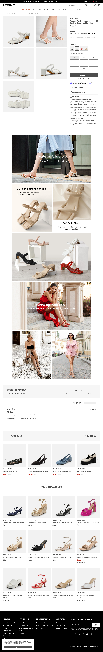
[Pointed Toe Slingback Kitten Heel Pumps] (39, 455)
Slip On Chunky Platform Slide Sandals (12, 595)
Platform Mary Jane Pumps (84, 471)
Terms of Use (7, 630)
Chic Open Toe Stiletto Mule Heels (85, 595)
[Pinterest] (83, 634)
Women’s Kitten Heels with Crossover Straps (14, 522)
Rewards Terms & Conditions (44, 625)
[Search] (86, 5)
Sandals (9, 13)
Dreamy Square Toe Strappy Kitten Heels (62, 522)
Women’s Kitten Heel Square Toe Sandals (62, 595)
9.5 (74, 68)
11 (93, 68)
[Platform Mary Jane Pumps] (88, 455)
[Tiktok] (79, 634)
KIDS (64, 9)
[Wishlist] (95, 5)
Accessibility (6, 636)
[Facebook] (72, 634)
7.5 (93, 61)
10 (84, 68)
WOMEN (53, 9)
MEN (59, 9)
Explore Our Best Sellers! (44, 1)
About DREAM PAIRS (9, 623)
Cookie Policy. (18, 643)
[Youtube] (87, 634)
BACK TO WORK (25, 9)
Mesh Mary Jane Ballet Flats (10, 471)
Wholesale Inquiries (61, 628)
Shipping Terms (23, 625)
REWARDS (72, 9)
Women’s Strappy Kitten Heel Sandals (61, 557)
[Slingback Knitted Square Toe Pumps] (63, 455)
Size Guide (79, 53)
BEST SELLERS (43, 9)
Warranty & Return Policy (26, 628)
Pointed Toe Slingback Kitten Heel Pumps (38, 471)
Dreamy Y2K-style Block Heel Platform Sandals (88, 522)
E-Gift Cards (39, 628)
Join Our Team (60, 625)
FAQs (20, 630)
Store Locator (60, 623)
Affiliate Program (8, 625)
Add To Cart (84, 75)
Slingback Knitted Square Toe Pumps (61, 471)
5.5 (84, 57)
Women (5, 13)
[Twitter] (91, 634)
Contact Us (22, 623)
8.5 (84, 65)
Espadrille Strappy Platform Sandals (37, 522)
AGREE (17, 647)
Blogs (4, 638)
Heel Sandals (15, 13)
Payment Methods (8, 633)
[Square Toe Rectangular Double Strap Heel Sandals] (72, 48)
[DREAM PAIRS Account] (92, 5)
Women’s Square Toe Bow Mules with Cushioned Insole (41, 557)
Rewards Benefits (41, 623)
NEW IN (35, 9)
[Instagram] (76, 634)
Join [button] (95, 625)
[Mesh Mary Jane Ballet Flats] (14, 455)
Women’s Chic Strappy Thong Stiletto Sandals (39, 595)
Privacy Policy (7, 628)
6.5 (74, 61)
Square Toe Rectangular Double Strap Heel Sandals (30, 13)
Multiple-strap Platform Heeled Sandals (13, 557)
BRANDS (79, 9)
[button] (96, 1)
